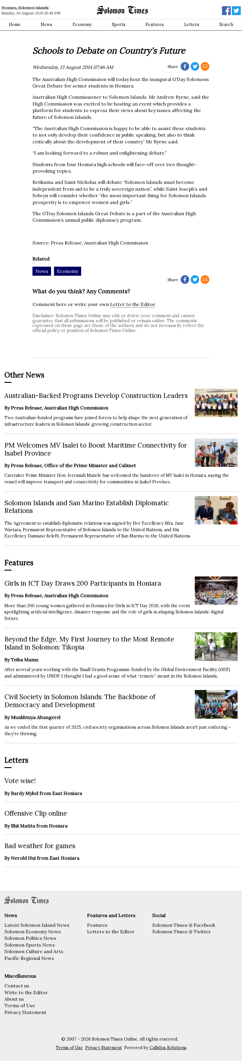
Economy (82, 24)
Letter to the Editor (132, 304)
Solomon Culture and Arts (33, 951)
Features (154, 24)
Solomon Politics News (30, 938)
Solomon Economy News (32, 931)
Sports (118, 24)
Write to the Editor (26, 992)
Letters (191, 24)
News (46, 24)
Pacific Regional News (29, 958)
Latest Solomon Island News (36, 925)
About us (14, 999)
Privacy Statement (25, 1012)
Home (15, 24)
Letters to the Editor (111, 931)
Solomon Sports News (29, 945)
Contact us (16, 986)
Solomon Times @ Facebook (183, 925)
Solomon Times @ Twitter (181, 931)
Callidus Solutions (168, 1047)
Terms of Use (19, 1005)
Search (226, 24)
